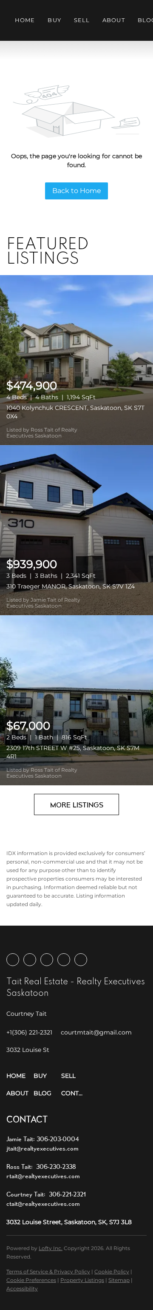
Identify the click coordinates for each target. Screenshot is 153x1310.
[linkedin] (29, 959)
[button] (20, 1075)
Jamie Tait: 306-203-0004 (42, 1138)
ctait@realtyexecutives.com (43, 1203)
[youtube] (63, 959)
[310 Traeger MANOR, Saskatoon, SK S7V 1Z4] (76, 530)
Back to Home (76, 191)
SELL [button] (82, 20)
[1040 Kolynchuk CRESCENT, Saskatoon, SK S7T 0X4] (76, 360)
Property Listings (82, 1280)
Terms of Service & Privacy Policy (48, 1271)
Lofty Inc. (50, 1248)
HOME (25, 20)
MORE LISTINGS (76, 805)
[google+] (80, 959)
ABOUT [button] (113, 20)
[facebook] (12, 959)
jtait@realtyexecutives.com (42, 1148)
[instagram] (46, 959)
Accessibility (22, 1288)
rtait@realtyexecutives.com (43, 1175)
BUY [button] (54, 20)
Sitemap (119, 1280)
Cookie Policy (111, 1271)
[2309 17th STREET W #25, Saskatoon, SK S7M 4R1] (76, 700)
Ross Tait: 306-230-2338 (41, 1166)
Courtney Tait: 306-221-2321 (46, 1194)
